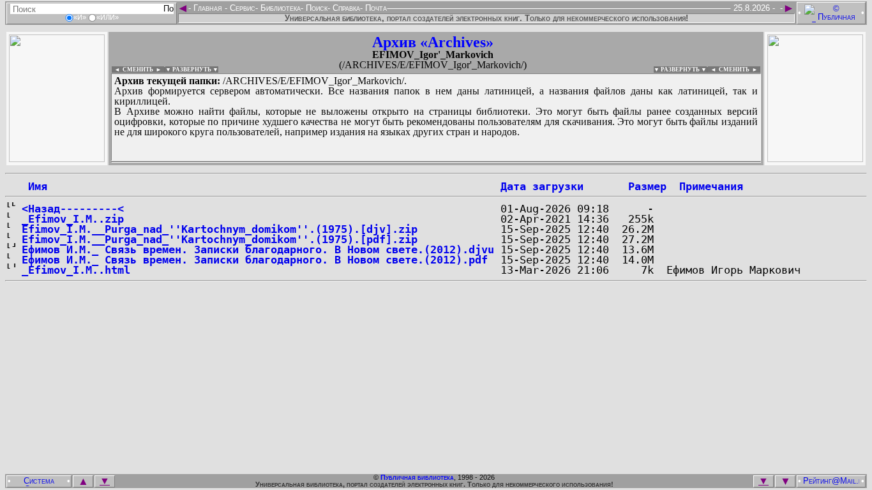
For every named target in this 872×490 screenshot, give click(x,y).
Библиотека (279, 8)
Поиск (315, 8)
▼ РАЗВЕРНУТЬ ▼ (191, 69)
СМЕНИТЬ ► (739, 69)
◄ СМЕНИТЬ (132, 69)
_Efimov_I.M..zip (73, 218)
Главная (208, 8)
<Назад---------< (73, 208)
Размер (647, 186)
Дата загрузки (541, 186)
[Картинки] (815, 158)
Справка (345, 8)
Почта (375, 8)
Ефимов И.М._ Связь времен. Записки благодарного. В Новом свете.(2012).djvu (258, 249)
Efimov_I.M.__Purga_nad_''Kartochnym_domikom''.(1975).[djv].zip (219, 229)
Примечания (711, 186)
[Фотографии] (57, 158)
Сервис (241, 8)
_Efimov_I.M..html (76, 270)
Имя (34, 186)
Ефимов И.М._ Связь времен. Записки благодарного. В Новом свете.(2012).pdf (255, 259)
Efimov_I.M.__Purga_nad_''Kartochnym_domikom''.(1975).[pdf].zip (219, 239)
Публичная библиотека (417, 477)
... (421, 162)
